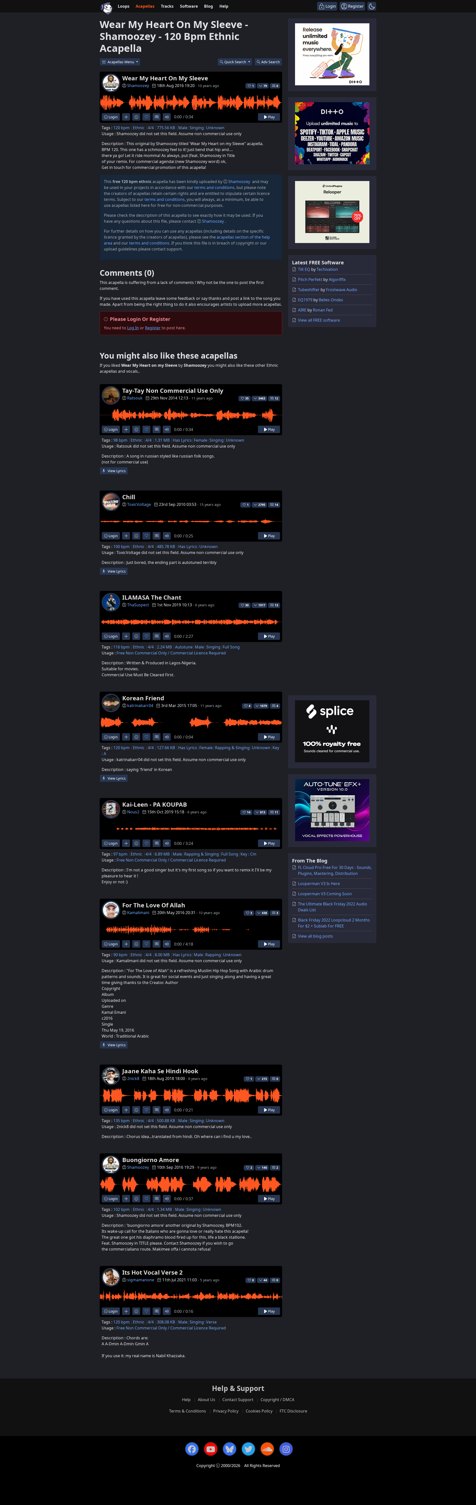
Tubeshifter (309, 289)
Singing (197, 127)
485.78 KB (166, 546)
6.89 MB (162, 854)
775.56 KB (166, 127)
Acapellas (145, 6)
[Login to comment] (156, 117)
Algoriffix (337, 279)
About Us (206, 1399)
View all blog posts (315, 936)
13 (276, 605)
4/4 (151, 127)
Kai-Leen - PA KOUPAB (154, 804)
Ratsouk (135, 398)
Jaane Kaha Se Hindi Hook (160, 1071)
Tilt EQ (304, 269)
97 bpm (120, 854)
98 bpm (120, 440)
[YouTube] (211, 1449)
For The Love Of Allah (153, 905)
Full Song (231, 647)
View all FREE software (319, 320)
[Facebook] (192, 1449)
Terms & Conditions (187, 1411)
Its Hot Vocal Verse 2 (152, 1272)
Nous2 (133, 812)
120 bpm (121, 127)
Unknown (215, 127)
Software (189, 6)
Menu (121, 62)
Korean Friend (143, 698)
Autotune (184, 647)
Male (182, 127)
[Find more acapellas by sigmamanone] (126, 1311)
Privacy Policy (225, 1411)
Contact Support (237, 1399)
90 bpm (120, 954)
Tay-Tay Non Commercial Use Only (172, 390)
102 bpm (121, 1209)
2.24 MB (164, 647)
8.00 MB (162, 954)
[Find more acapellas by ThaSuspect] (126, 636)
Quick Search (235, 62)
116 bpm (121, 647)
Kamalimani (138, 912)
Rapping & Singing (232, 747)
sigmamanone (140, 1280)
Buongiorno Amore (150, 1160)
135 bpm (121, 1120)
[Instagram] (286, 1449)
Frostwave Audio (341, 289)
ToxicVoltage (139, 504)
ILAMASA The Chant (151, 597)
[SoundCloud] (267, 1449)
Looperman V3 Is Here (319, 883)
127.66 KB (166, 747)
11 (276, 812)
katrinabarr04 (140, 705)
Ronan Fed (323, 310)
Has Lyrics (182, 440)
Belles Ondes (331, 300)
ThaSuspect (138, 605)
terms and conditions (214, 187)
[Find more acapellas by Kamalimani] (126, 944)
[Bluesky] (230, 1449)
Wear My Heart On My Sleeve (165, 78)
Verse (211, 1322)
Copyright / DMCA (277, 1399)
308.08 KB (166, 1322)
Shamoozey (138, 85)
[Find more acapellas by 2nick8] (126, 1110)
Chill (128, 497)
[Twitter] (248, 1449)
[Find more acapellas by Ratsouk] (126, 429)
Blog (208, 6)
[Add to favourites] (146, 117)
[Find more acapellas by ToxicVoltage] (126, 536)
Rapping (213, 954)
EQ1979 (305, 300)
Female (200, 440)
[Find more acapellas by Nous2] (126, 843)
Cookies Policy (259, 1411)
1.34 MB (164, 1209)
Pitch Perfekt (310, 279)
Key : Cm (248, 854)
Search (270, 62)
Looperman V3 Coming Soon (325, 893)
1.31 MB (162, 440)
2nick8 (133, 1078)
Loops (123, 6)
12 (276, 398)
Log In (133, 328)
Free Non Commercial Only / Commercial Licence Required (171, 653)
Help (223, 6)
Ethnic (139, 127)
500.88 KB (166, 1120)
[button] (371, 6)
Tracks (167, 6)
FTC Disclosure (293, 1411)
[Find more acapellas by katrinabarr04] (126, 737)
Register (153, 328)
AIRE (302, 310)
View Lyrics (116, 470)
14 (276, 505)
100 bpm (121, 546)
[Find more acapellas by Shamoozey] (126, 117)
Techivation (327, 269)
